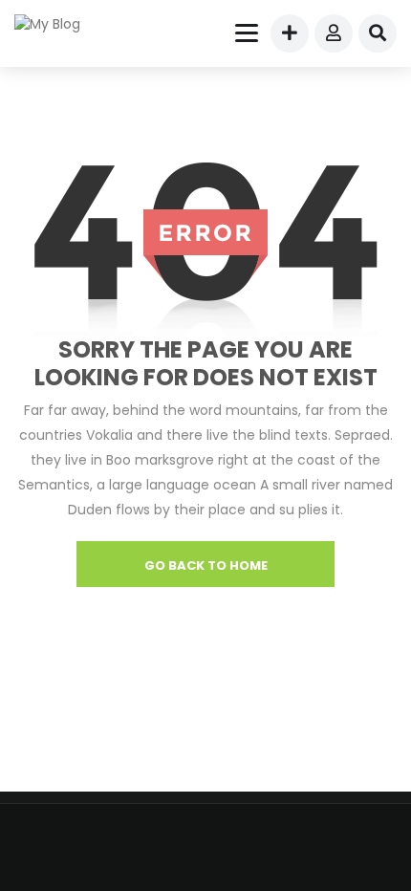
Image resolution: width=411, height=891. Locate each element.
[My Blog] (59, 23)
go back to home (206, 565)
